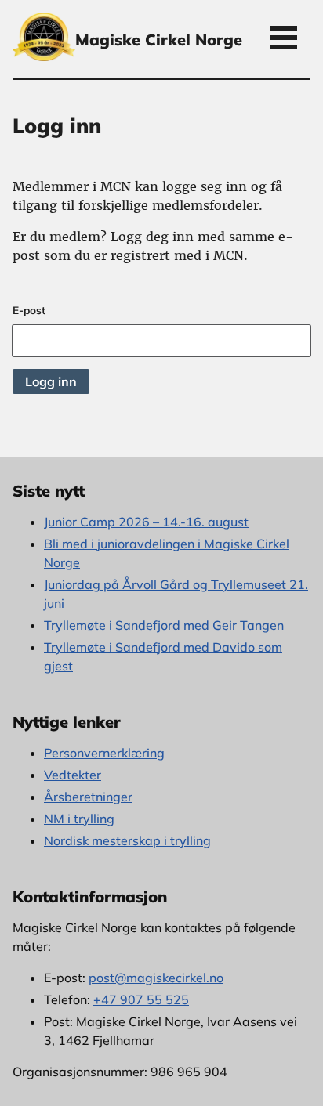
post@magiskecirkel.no (156, 977)
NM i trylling (79, 818)
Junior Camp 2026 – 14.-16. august (146, 522)
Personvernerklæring (104, 753)
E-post (29, 309)
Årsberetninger (88, 796)
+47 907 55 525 (141, 999)
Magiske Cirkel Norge (158, 39)
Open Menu (284, 37)
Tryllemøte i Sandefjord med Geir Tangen (164, 625)
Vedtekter (72, 775)
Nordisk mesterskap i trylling (127, 840)
